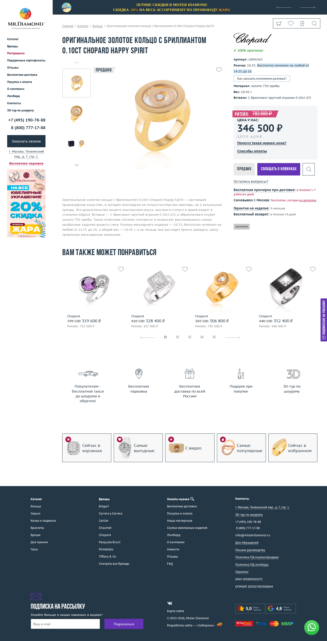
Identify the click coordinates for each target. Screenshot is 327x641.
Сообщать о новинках (279, 169)
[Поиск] (314, 23)
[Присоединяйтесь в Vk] (169, 603)
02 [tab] (177, 337)
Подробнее (93, 307)
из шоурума (307, 200)
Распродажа (16, 53)
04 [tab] (202, 337)
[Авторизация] (302, 23)
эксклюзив (242, 226)
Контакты (14, 103)
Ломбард (13, 96)
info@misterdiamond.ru (252, 535)
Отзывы (13, 67)
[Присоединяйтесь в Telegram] (178, 603)
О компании (15, 89)
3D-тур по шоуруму (20, 110)
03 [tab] (189, 337)
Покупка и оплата (19, 82)
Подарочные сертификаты (26, 60)
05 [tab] (214, 337)
